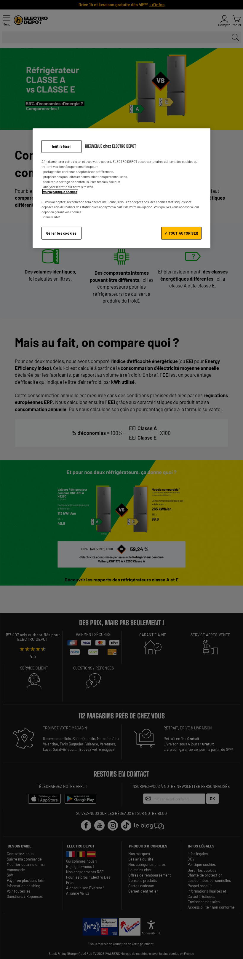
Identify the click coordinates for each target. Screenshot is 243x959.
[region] (121, 188)
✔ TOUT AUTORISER (181, 233)
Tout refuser (61, 146)
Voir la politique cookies (60, 192)
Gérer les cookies (61, 233)
